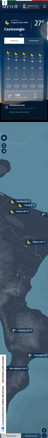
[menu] (43, 6)
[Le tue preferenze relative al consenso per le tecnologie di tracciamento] (4, 2)
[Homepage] (10, 6)
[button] (20, 34)
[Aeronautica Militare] (30, 6)
